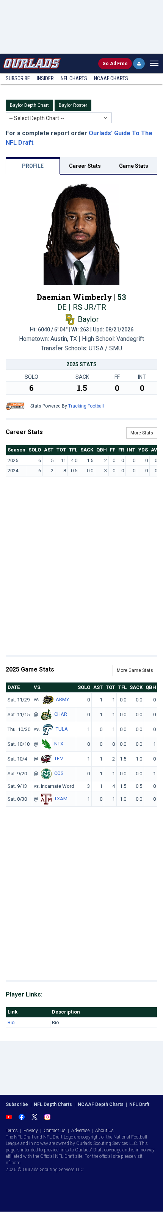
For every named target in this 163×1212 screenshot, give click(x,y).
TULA (62, 729)
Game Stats (133, 166)
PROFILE (33, 166)
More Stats (141, 433)
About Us (104, 1130)
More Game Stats (135, 670)
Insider (45, 78)
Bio (11, 1022)
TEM (59, 759)
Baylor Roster (73, 105)
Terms (12, 1130)
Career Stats (85, 166)
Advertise (80, 1130)
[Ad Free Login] (139, 63)
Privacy (31, 1130)
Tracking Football (86, 406)
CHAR (60, 714)
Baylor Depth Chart (29, 105)
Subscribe (18, 78)
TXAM (60, 798)
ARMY (62, 700)
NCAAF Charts (111, 78)
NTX (58, 744)
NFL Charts (74, 78)
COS (59, 773)
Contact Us (55, 1130)
